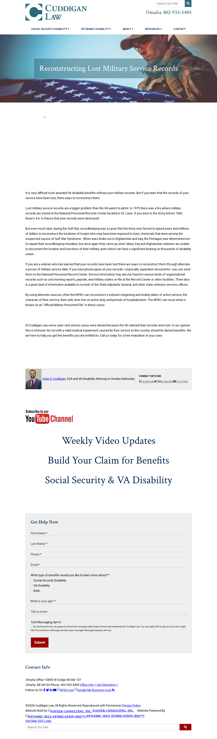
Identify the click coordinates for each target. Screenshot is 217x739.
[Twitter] (48, 690)
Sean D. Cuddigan (54, 379)
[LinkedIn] (51, 690)
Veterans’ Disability (95, 29)
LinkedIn (167, 381)
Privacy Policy (131, 705)
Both (36, 591)
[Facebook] (44, 690)
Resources (152, 29)
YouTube (182, 381)
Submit (39, 642)
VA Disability (41, 585)
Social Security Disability (49, 29)
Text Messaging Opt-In (46, 622)
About (127, 29)
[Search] (188, 3)
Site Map (31, 721)
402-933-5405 (177, 12)
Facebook (147, 381)
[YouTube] (55, 690)
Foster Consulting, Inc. (113, 710)
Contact (180, 29)
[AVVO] (65, 690)
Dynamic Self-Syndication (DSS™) (115, 716)
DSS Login (44, 721)
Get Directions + (107, 685)
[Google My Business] (93, 690)
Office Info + (88, 685)
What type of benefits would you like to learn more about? (70, 575)
